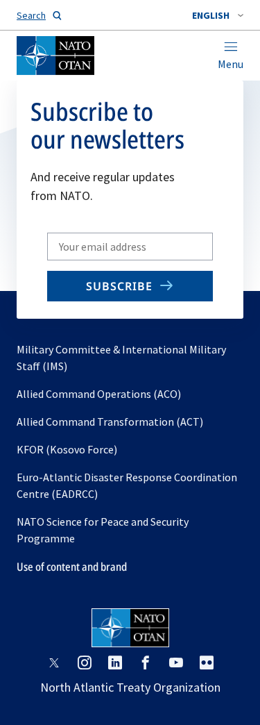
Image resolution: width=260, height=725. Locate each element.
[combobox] (217, 15)
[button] (217, 15)
